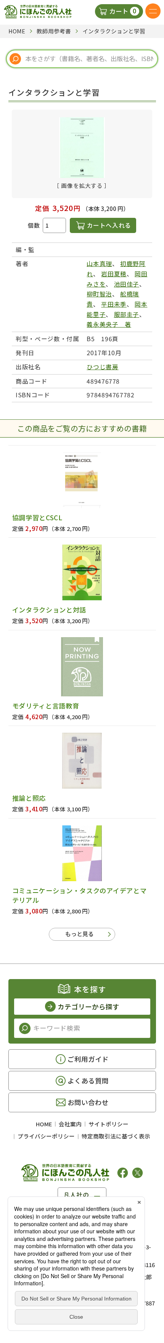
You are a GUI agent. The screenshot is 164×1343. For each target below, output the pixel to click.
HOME (44, 1124)
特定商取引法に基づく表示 (116, 1136)
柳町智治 (99, 294)
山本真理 (99, 263)
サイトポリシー (108, 1124)
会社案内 (70, 1124)
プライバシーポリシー (46, 1136)
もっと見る (79, 934)
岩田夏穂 (114, 273)
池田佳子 (127, 284)
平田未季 (114, 304)
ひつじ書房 (102, 366)
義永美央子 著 (109, 324)
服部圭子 (127, 314)
